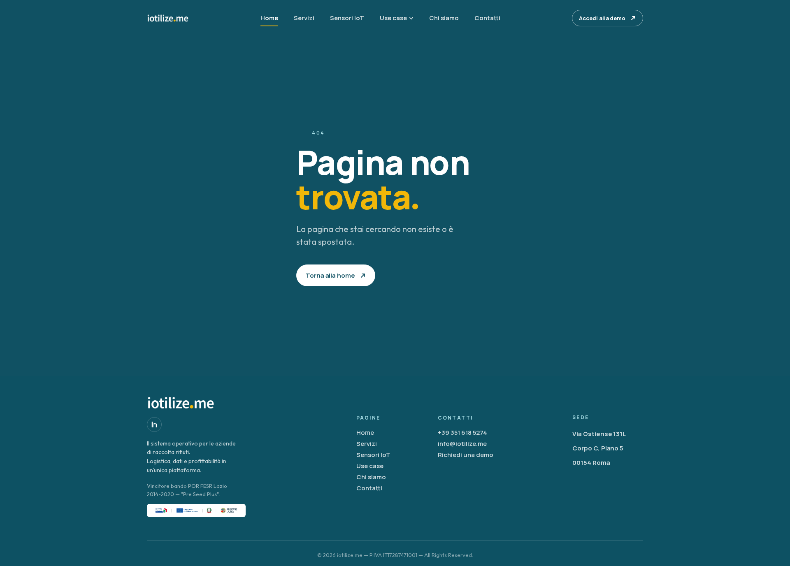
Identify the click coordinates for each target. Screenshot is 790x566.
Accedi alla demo (602, 18)
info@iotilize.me (462, 443)
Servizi (304, 18)
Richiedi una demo (465, 454)
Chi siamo (444, 18)
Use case (393, 18)
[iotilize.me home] (168, 18)
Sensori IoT (347, 18)
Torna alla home (330, 275)
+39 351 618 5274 (462, 432)
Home (269, 18)
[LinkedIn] (154, 424)
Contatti (487, 18)
